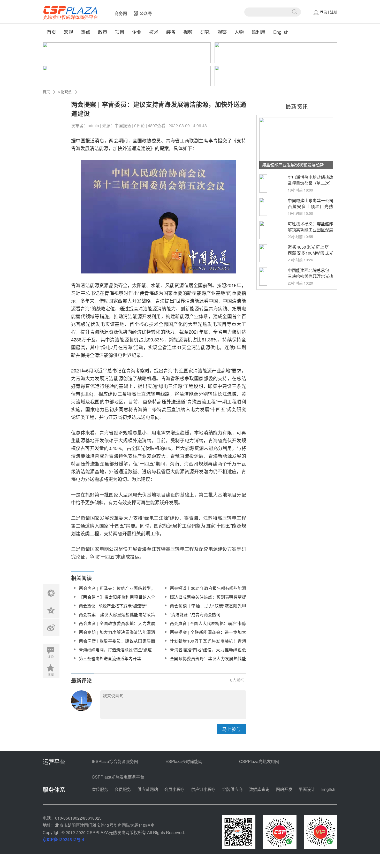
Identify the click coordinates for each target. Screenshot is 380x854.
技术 (153, 31)
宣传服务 (100, 789)
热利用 (258, 31)
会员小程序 (174, 789)
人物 (239, 31)
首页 (51, 31)
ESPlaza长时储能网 (183, 761)
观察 (222, 31)
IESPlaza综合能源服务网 (115, 761)
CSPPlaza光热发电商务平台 (118, 777)
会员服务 (123, 789)
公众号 (146, 13)
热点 (85, 31)
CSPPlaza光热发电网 (259, 761)
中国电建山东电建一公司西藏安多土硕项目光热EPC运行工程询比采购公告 (310, 209)
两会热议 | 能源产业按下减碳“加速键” (113, 606)
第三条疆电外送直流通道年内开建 (110, 658)
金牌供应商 (232, 789)
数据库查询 (259, 789)
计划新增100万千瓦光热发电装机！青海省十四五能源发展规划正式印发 (208, 644)
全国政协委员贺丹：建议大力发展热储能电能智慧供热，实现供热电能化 (208, 661)
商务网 (121, 13)
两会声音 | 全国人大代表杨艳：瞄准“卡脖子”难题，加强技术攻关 (208, 626)
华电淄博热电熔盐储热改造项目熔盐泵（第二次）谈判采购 (310, 183)
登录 (323, 11)
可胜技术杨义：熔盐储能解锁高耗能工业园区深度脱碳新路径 (310, 230)
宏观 (68, 31)
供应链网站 (147, 789)
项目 (119, 31)
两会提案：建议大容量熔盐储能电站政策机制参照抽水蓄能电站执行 (117, 618)
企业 (136, 31)
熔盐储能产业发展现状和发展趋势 (293, 165)
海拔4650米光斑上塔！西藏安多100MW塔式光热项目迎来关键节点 (310, 253)
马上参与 (231, 729)
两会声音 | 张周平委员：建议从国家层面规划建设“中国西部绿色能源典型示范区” (117, 644)
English (280, 31)
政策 (102, 31)
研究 (205, 31)
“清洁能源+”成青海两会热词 (195, 614)
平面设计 (307, 789)
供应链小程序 (203, 789)
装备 (171, 31)
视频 (188, 31)
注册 (333, 11)
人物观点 (64, 91)
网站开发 (284, 789)
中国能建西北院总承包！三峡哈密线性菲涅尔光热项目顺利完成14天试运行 (310, 279)
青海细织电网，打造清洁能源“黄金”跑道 (115, 650)
